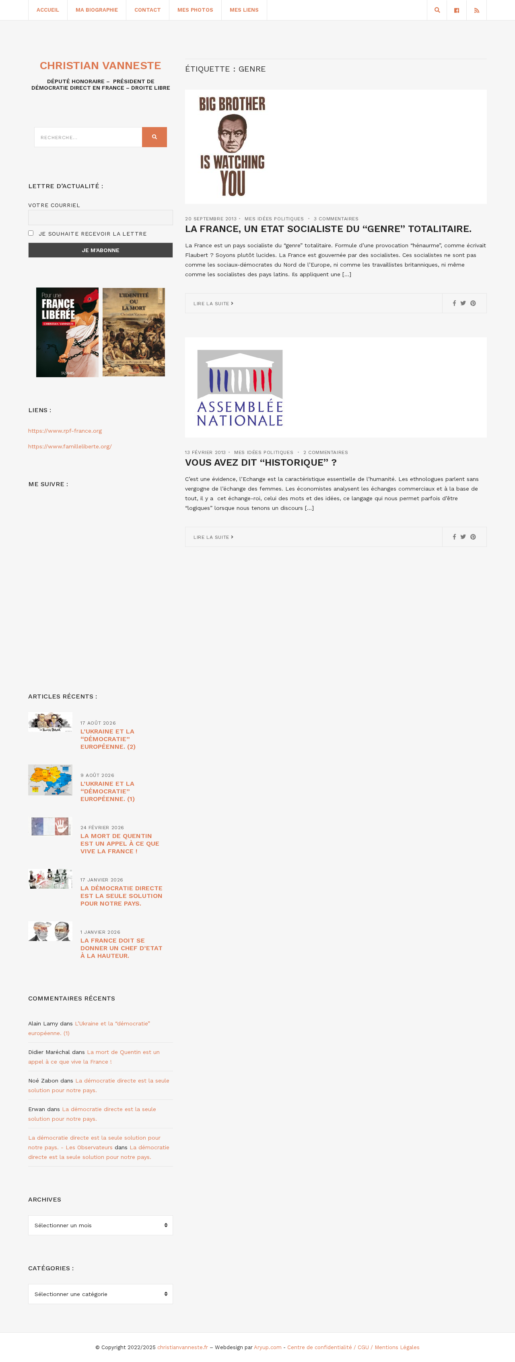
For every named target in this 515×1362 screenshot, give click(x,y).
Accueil (48, 10)
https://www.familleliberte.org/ (70, 446)
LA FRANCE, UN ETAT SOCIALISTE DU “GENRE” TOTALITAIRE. (328, 228)
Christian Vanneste (100, 65)
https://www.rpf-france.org (65, 430)
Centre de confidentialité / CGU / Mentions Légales (353, 1347)
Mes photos (195, 10)
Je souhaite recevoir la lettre (91, 233)
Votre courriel (54, 205)
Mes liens (244, 10)
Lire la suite (212, 303)
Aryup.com (268, 1347)
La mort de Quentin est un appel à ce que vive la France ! (119, 843)
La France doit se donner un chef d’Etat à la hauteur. (121, 948)
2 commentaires (325, 452)
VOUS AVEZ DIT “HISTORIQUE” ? (261, 462)
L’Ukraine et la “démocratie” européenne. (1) (107, 791)
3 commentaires (336, 219)
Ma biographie (97, 10)
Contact (147, 10)
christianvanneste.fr (182, 1347)
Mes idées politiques (274, 219)
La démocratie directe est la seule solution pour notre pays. (121, 895)
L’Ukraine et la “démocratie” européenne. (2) (108, 738)
